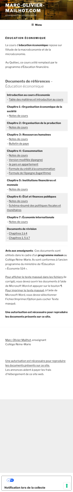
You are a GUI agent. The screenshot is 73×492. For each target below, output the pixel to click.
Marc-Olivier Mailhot (18, 340)
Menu (38, 24)
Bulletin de (19, 143)
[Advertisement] (36, 436)
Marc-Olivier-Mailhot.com (25, 8)
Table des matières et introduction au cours (36, 99)
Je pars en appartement (23, 164)
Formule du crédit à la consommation (32, 168)
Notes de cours (18, 115)
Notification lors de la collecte (24, 487)
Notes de (18, 139)
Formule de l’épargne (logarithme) (30, 173)
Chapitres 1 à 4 (18, 233)
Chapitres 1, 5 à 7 (19, 237)
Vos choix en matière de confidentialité (40, 480)
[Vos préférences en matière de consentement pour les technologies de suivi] (66, 485)
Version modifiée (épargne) (26, 159)
